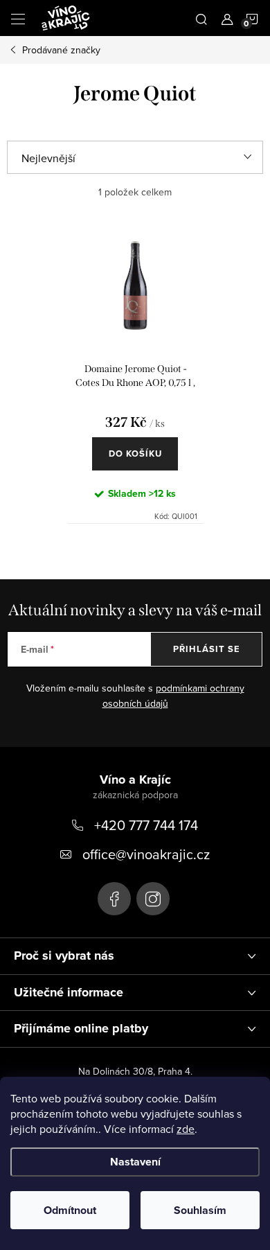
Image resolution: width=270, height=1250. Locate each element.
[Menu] (18, 18)
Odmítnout (70, 1210)
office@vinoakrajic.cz (146, 854)
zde (186, 1128)
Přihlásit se (206, 648)
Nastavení (135, 1162)
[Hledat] (201, 18)
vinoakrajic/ (153, 898)
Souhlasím (200, 1210)
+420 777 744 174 (146, 825)
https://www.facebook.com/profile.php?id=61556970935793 (114, 898)
